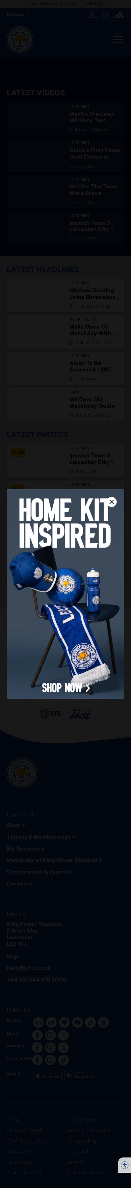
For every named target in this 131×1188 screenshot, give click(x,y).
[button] (66, 594)
